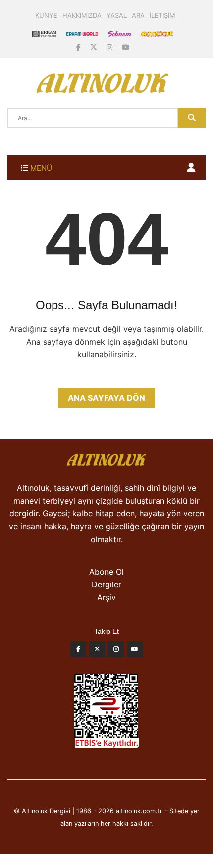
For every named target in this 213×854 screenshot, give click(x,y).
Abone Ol (106, 572)
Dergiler (106, 584)
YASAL (116, 15)
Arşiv (106, 597)
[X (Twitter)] (94, 47)
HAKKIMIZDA (82, 15)
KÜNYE (46, 15)
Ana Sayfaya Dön (106, 398)
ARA (138, 15)
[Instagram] (110, 47)
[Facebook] (79, 47)
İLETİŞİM (162, 15)
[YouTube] (126, 47)
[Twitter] (97, 651)
